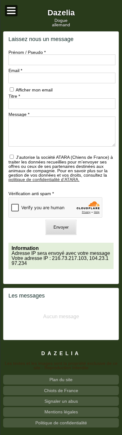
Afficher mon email (34, 89)
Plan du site (61, 379)
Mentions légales (61, 411)
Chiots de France (61, 390)
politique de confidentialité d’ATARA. (43, 179)
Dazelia (61, 13)
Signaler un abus (61, 401)
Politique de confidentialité (61, 422)
